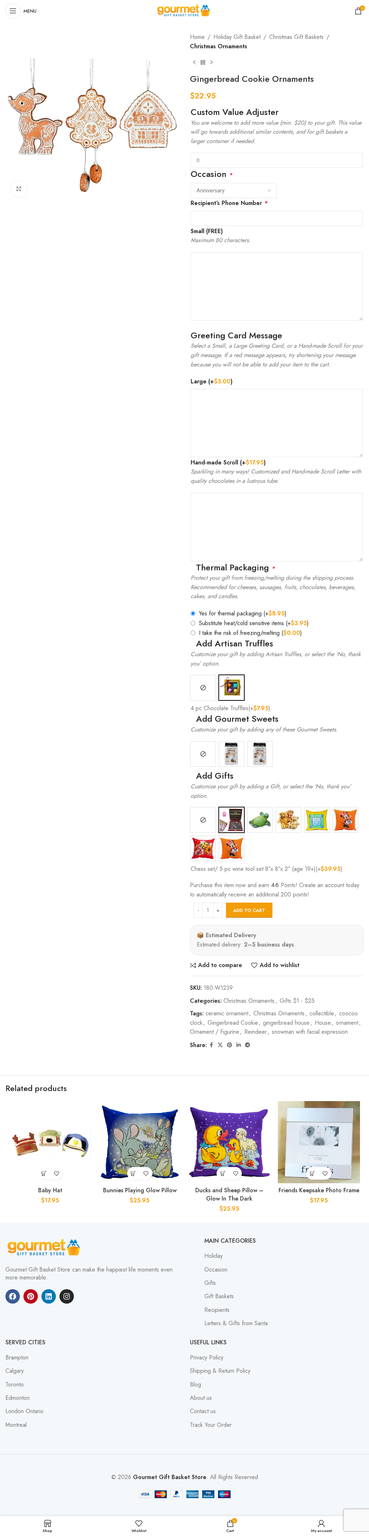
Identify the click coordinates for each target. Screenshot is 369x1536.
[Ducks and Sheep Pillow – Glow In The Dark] (229, 1142)
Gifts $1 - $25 (297, 1001)
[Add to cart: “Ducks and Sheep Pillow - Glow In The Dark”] (223, 1173)
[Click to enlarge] (19, 189)
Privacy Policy (206, 1358)
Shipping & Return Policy (220, 1371)
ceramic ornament (226, 1013)
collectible (322, 1013)
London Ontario (24, 1411)
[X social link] (220, 1045)
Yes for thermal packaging (242, 613)
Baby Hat (50, 1190)
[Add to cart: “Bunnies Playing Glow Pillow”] (133, 1173)
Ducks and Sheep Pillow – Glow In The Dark (229, 1194)
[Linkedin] (48, 1296)
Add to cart (249, 910)
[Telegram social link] (247, 1045)
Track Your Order (211, 1425)
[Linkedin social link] (238, 1045)
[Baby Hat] (50, 1142)
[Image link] (45, 1247)
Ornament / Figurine (214, 1032)
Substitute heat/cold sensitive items (254, 623)
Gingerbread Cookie (233, 1023)
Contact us (203, 1411)
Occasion (215, 1270)
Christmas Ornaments (218, 46)
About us (201, 1398)
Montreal (16, 1425)
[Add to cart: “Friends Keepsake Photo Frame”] (312, 1173)
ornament (347, 1023)
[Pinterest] (30, 1296)
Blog (195, 1385)
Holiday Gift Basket (237, 37)
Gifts (210, 1283)
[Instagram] (66, 1296)
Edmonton (17, 1398)
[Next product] (211, 62)
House (323, 1023)
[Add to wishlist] (56, 1173)
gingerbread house (286, 1023)
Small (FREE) (207, 231)
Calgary (14, 1371)
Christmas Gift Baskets (296, 37)
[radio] (203, 687)
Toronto (14, 1385)
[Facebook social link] (211, 1045)
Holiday (213, 1256)
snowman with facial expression (310, 1032)
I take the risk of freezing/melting (250, 633)
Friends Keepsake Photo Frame (319, 1190)
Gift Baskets (219, 1296)
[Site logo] (184, 10)
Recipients (217, 1310)
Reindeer (255, 1032)
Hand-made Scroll (228, 462)
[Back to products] (203, 62)
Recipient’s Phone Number (229, 203)
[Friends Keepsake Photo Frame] (319, 1142)
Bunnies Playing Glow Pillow (140, 1190)
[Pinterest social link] (229, 1045)
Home (197, 37)
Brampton (16, 1358)
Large (211, 381)
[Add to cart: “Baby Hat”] (43, 1173)
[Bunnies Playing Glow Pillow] (140, 1142)
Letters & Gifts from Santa (236, 1323)
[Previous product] (194, 62)
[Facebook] (12, 1296)
